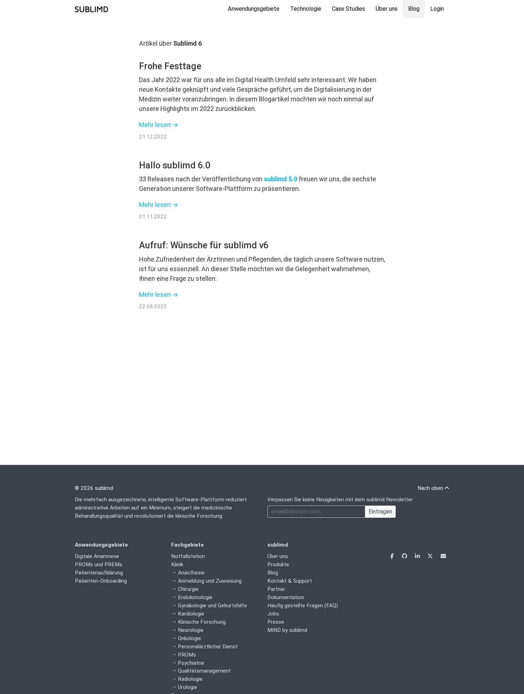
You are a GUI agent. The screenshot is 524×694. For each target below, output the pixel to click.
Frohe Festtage (170, 66)
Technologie (305, 8)
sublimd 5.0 (280, 179)
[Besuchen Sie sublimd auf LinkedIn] (418, 556)
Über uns (386, 8)
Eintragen (380, 511)
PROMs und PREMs (98, 564)
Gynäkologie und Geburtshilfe (212, 605)
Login (437, 8)
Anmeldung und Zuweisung (210, 581)
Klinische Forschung (202, 622)
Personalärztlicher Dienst (208, 646)
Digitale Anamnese (97, 556)
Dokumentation (285, 597)
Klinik (177, 564)
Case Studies (348, 8)
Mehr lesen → (158, 124)
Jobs (273, 614)
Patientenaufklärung (99, 572)
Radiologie (190, 679)
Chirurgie (188, 589)
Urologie (187, 687)
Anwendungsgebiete (253, 8)
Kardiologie (191, 614)
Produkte (278, 564)
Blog (414, 8)
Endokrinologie (195, 597)
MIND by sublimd (287, 630)
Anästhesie (191, 572)
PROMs (187, 655)
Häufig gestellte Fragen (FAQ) (302, 605)
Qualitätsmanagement (204, 671)
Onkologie (189, 638)
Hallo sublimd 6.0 (174, 165)
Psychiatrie (191, 663)
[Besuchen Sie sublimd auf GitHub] (405, 556)
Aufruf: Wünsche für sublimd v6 (203, 245)
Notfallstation (188, 556)
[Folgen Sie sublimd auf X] (430, 556)
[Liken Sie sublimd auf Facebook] (393, 556)
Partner (276, 589)
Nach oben (431, 488)
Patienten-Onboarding (101, 581)
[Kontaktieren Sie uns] (443, 556)
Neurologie (191, 630)
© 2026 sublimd (94, 488)
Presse (275, 622)
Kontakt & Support (289, 581)
